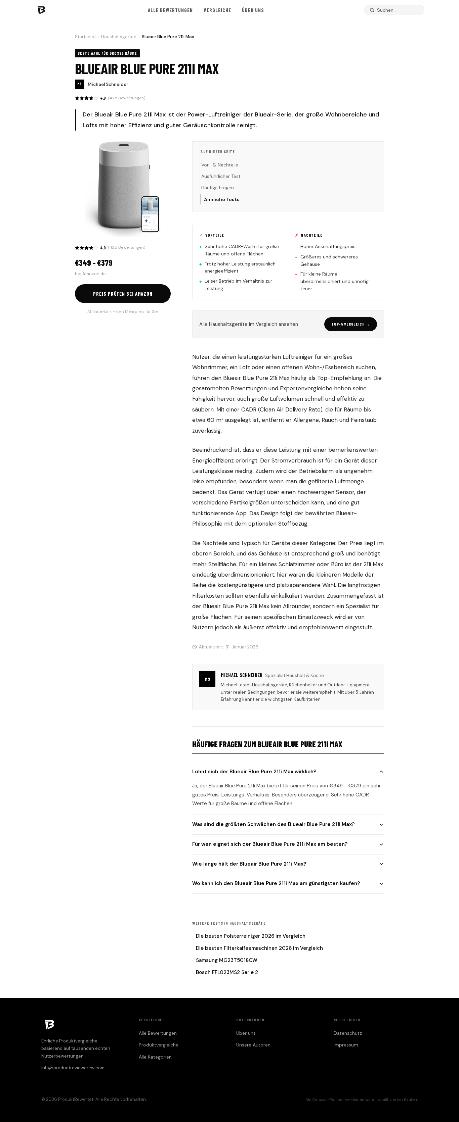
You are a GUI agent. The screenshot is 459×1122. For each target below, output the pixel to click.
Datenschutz (348, 1033)
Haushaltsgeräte (118, 37)
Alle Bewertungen (170, 10)
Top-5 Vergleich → (350, 324)
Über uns (253, 10)
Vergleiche (217, 10)
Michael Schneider (108, 84)
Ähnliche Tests (222, 199)
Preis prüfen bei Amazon (123, 294)
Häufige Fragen (217, 188)
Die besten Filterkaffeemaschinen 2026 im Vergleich (257, 948)
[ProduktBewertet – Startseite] (41, 10)
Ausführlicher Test (221, 176)
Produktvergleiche (158, 1045)
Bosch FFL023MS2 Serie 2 (225, 972)
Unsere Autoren (253, 1045)
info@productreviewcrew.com (73, 1068)
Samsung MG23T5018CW (224, 960)
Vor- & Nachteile (219, 165)
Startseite (85, 37)
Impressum (346, 1045)
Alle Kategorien (155, 1057)
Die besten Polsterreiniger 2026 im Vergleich (248, 936)
